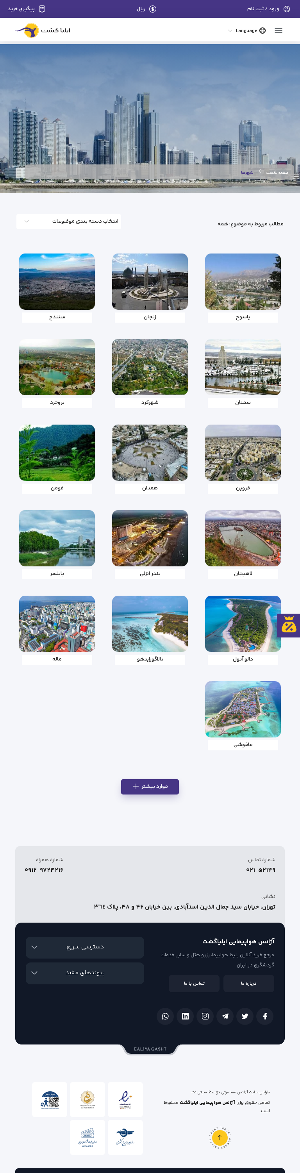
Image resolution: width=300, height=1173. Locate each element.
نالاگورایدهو (150, 659)
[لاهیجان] (243, 538)
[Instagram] (205, 1016)
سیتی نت (199, 1092)
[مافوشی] (243, 709)
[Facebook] (264, 1016)
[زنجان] (150, 282)
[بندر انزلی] (150, 538)
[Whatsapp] (165, 1016)
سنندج (57, 317)
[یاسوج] (243, 282)
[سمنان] (243, 367)
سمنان (243, 402)
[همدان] (150, 453)
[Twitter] (245, 1016)
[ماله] (57, 624)
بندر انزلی (150, 574)
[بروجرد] (57, 367)
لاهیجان (243, 574)
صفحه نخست (277, 173)
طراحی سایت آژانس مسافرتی (245, 1092)
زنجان (150, 317)
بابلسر (57, 574)
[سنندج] (57, 282)
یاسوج (243, 317)
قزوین (243, 488)
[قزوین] (243, 453)
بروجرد (57, 402)
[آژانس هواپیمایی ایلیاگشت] (42, 32)
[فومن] (57, 453)
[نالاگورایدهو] (150, 624)
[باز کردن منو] (278, 28)
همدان (150, 488)
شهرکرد (150, 402)
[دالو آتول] (243, 624)
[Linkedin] (185, 1016)
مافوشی (243, 745)
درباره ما (249, 983)
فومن (57, 488)
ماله (57, 659)
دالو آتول (243, 659)
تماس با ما (194, 983)
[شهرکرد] (150, 367)
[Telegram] (225, 1016)
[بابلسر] (57, 538)
